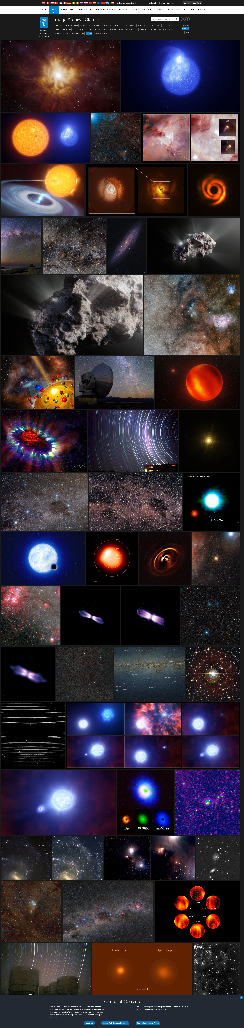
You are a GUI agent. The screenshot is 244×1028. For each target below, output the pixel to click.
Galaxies (166, 26)
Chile (96, 26)
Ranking (185, 29)
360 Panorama (71, 26)
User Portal (197, 3)
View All (58, 26)
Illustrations (79, 29)
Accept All (89, 1023)
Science (187, 3)
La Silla (92, 29)
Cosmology (107, 26)
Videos (64, 10)
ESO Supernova (128, 26)
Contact (162, 3)
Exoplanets (142, 26)
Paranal (113, 29)
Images (54, 10)
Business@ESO (174, 10)
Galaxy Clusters (63, 29)
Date (187, 32)
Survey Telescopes (103, 33)
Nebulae (102, 29)
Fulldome (155, 26)
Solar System (61, 33)
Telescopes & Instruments (102, 10)
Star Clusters (77, 33)
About (45, 10)
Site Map (171, 3)
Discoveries (123, 10)
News (72, 10)
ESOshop (82, 10)
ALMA (82, 26)
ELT (116, 26)
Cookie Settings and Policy (148, 1023)
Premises (143, 29)
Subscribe (153, 3)
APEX (90, 26)
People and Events (128, 29)
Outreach (147, 10)
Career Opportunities (194, 10)
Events (135, 10)
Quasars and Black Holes (162, 29)
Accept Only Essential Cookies (115, 1023)
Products (159, 10)
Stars (89, 33)
